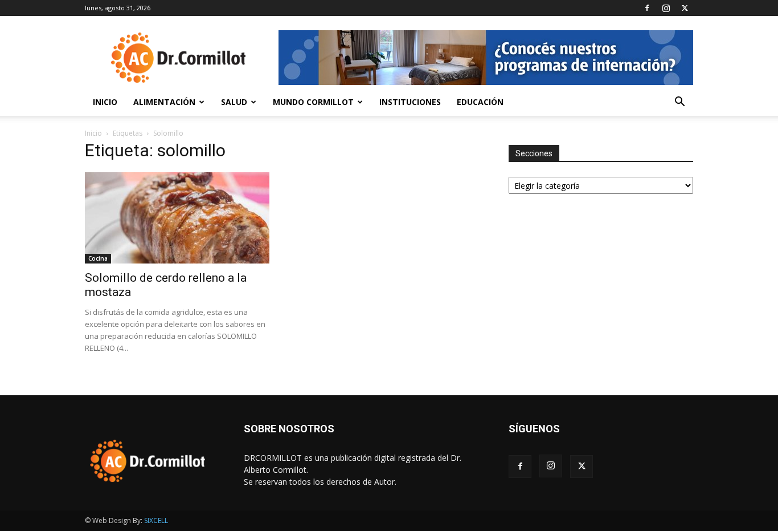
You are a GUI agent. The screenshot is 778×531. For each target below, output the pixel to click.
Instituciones (410, 101)
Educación (480, 101)
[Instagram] (665, 8)
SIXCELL (156, 520)
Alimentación (164, 101)
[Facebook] (647, 8)
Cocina (98, 258)
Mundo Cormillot (313, 101)
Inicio (105, 101)
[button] (679, 103)
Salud (234, 101)
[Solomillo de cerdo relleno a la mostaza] (177, 218)
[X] (684, 8)
